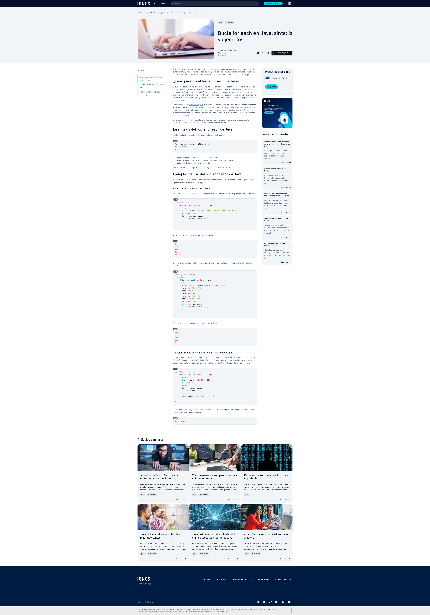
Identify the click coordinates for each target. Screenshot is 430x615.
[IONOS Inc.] (156, 579)
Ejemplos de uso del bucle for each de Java (152, 93)
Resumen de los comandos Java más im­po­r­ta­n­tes (266, 477)
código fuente (235, 263)
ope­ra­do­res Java (196, 97)
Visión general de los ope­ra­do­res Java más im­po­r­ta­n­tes (215, 477)
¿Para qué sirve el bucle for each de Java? (150, 78)
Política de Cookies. (222, 612)
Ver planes (271, 87)
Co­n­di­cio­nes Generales (259, 579)
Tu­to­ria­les (229, 22)
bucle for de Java (196, 104)
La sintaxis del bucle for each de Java (152, 86)
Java (220, 22)
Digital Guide (151, 13)
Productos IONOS (273, 4)
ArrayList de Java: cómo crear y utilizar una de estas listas (159, 477)
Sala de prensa (222, 579)
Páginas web (163, 13)
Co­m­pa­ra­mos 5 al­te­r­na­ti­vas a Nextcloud (276, 170)
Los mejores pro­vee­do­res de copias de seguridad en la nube (276, 195)
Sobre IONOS (206, 579)
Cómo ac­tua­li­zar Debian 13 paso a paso (277, 220)
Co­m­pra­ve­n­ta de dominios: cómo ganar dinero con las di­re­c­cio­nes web (277, 144)
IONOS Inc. (148, 602)
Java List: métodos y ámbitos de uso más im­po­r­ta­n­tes (161, 536)
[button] (277, 113)
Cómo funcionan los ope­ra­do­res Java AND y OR (266, 536)
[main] (215, 248)
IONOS (140, 13)
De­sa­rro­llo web (177, 13)
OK (288, 611)
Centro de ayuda (239, 579)
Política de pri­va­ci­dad (282, 579)
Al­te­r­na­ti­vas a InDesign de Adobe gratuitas (274, 245)
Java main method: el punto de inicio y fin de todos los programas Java (214, 536)
